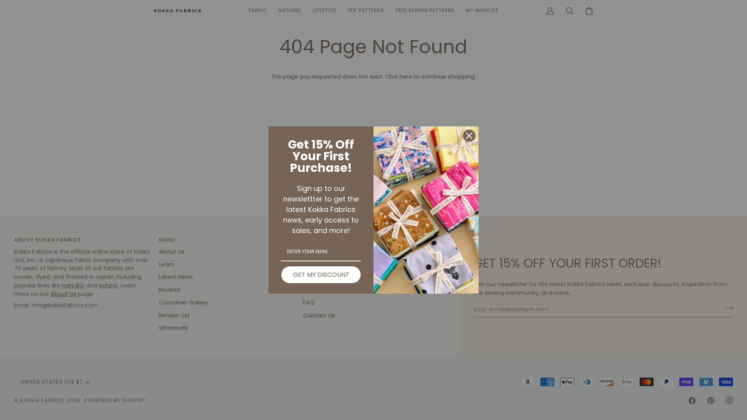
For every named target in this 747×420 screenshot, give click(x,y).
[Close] (469, 135)
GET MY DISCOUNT (321, 274)
